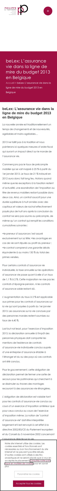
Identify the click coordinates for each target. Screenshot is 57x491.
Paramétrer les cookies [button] (28, 474)
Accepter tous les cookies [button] (28, 484)
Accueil (10, 83)
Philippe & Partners (16, 10)
